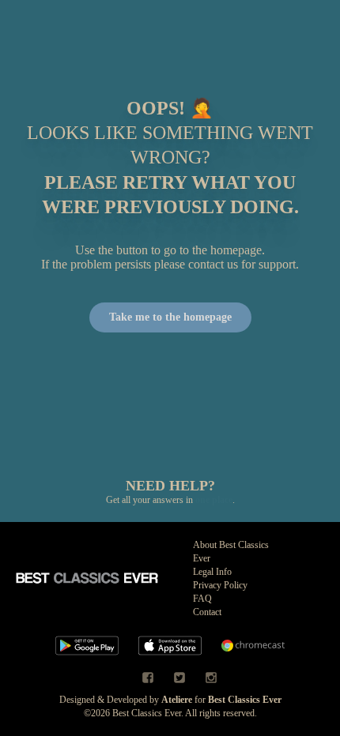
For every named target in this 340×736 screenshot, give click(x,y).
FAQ (202, 598)
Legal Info (212, 571)
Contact (207, 612)
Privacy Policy (220, 585)
